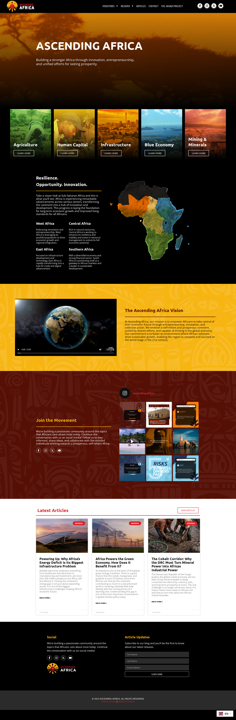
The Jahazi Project (172, 5)
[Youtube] (220, 5)
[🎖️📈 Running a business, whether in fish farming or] (159, 468)
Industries (109, 5)
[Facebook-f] (199, 5)
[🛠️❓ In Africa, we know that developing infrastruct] (159, 415)
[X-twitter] (213, 5)
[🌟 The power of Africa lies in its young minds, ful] (132, 415)
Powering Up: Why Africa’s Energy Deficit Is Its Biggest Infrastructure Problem (61, 562)
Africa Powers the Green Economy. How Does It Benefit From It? (115, 562)
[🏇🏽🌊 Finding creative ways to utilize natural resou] (132, 441)
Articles (141, 5)
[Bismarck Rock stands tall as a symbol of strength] (186, 441)
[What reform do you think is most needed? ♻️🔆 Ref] (186, 415)
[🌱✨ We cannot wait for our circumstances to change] (159, 441)
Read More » (45, 598)
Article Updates (137, 637)
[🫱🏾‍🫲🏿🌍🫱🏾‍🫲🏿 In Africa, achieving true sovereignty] (132, 468)
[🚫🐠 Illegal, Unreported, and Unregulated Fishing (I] (186, 468)
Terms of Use (108, 701)
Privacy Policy (126, 701)
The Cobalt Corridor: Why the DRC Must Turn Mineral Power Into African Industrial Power (173, 564)
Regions (125, 5)
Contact (153, 5)
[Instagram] (206, 5)
